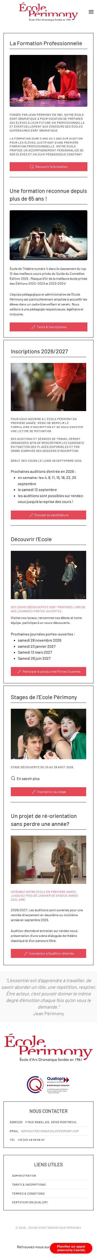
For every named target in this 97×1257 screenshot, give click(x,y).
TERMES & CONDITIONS (28, 1193)
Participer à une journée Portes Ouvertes (52, 671)
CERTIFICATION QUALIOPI (30, 1202)
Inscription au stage (51, 792)
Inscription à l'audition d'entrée (51, 953)
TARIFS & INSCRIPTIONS (29, 1184)
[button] (91, 12)
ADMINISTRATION (24, 1175)
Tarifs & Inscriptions (51, 327)
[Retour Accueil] (48, 12)
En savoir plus (28, 778)
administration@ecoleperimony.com (50, 1131)
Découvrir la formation (51, 167)
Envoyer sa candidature (51, 515)
